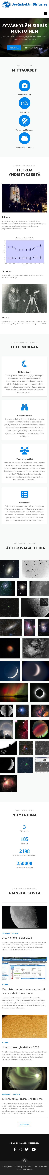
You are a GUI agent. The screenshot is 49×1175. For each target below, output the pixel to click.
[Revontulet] (24, 103)
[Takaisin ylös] (24, 1161)
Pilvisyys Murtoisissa (25, 147)
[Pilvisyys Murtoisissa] (24, 138)
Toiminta (14, 48)
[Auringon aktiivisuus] (24, 121)
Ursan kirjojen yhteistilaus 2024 (20, 1047)
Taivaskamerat (24, 95)
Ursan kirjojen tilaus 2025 (17, 937)
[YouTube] (34, 1149)
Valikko (45, 13)
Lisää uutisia (24, 1124)
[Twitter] (27, 1149)
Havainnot (7, 271)
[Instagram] (20, 1149)
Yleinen (15, 933)
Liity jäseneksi (31, 48)
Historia (5, 317)
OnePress (36, 1166)
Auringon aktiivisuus (24, 130)
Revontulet (24, 112)
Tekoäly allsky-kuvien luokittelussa (22, 1099)
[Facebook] (14, 1149)
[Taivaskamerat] (24, 85)
